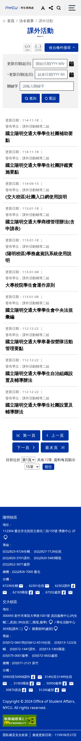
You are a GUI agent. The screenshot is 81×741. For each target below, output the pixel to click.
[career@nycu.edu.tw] (39, 592)
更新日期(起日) (19, 63)
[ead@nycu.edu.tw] (6, 592)
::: (4, 20)
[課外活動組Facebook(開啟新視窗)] (74, 585)
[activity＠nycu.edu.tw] (41, 676)
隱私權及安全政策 (15, 735)
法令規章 (26, 20)
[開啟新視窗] (27, 47)
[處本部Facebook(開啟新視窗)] (65, 592)
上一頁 (57, 435)
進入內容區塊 (11, 2)
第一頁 (29, 435)
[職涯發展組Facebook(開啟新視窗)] (32, 592)
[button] (42, 8)
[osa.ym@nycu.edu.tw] (71, 592)
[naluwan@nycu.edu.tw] (32, 689)
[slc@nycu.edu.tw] (72, 683)
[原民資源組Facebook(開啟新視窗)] (25, 689)
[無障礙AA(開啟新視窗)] (19, 722)
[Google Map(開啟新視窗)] (5, 537)
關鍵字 (12, 86)
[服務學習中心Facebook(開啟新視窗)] (66, 683)
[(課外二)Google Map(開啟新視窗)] (26, 628)
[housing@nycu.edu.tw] (6, 683)
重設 (52, 98)
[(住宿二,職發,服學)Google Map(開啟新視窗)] (51, 622)
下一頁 (23, 447)
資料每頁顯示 (64, 459)
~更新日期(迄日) (20, 74)
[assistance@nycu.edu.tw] (22, 585)
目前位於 (13, 459)
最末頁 (51, 447)
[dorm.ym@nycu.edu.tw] (48, 585)
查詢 (32, 98)
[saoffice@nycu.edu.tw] (65, 689)
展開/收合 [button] (61, 47)
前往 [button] (48, 466)
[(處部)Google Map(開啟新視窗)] (55, 628)
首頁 (10, 20)
